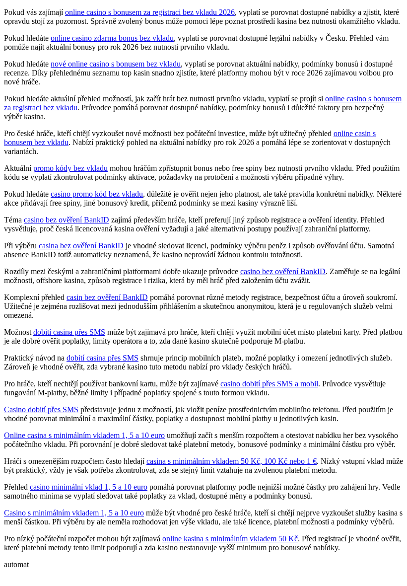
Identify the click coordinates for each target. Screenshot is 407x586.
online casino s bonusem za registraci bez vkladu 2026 (150, 12)
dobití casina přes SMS (69, 332)
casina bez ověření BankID (81, 245)
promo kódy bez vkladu (70, 168)
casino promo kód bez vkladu (97, 194)
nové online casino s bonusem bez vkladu (116, 64)
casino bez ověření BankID (66, 220)
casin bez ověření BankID (107, 297)
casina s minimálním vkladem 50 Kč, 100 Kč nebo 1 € (231, 461)
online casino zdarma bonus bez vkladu (112, 38)
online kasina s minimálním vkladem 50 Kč (230, 538)
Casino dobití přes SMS (41, 409)
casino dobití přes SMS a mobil (269, 383)
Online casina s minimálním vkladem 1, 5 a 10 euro (84, 435)
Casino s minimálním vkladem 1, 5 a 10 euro (74, 513)
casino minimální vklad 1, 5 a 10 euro (88, 487)
